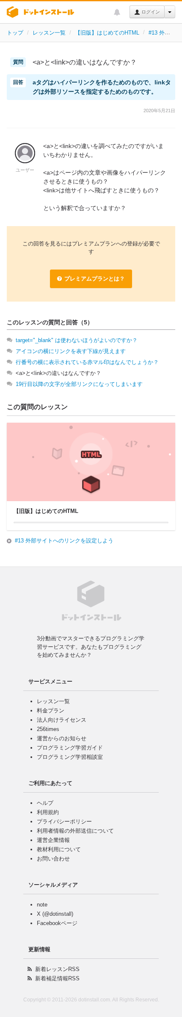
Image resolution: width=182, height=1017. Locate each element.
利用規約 (48, 812)
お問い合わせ (53, 858)
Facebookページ (57, 923)
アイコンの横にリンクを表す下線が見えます (71, 351)
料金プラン (50, 710)
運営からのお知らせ (61, 738)
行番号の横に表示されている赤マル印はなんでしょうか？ (87, 362)
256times (48, 729)
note (42, 904)
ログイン (150, 11)
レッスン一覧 (49, 33)
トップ (15, 33)
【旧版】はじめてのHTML (107, 33)
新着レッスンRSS (57, 969)
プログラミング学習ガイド (70, 748)
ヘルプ (45, 803)
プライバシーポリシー (64, 821)
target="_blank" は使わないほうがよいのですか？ (77, 340)
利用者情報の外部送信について (75, 831)
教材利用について (59, 849)
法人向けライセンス (61, 720)
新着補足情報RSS (57, 978)
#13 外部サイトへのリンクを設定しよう (64, 540)
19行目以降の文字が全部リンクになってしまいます (79, 384)
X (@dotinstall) (55, 914)
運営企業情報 (53, 840)
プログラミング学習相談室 (70, 757)
